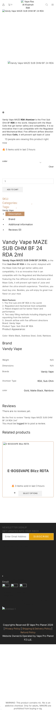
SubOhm (23, 207)
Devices (6, 600)
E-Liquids (37, 602)
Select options (30, 493)
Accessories (47, 600)
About (12, 546)
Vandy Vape (8, 210)
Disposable (17, 600)
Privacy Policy (12, 628)
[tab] (14, 214)
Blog (26, 546)
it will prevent (25, 134)
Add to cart (12, 189)
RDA (13, 207)
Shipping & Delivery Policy (36, 628)
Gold (26, 390)
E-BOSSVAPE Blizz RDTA (28, 471)
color (4, 161)
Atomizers (24, 203)
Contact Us (19, 548)
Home (5, 546)
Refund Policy (28, 632)
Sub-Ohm (48, 381)
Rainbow (49, 390)
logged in (22, 423)
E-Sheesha (28, 602)
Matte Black (36, 390)
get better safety (20, 125)
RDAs (36, 203)
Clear (51, 166)
